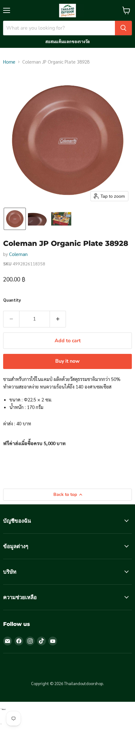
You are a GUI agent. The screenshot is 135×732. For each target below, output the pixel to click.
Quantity (12, 300)
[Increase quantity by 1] (58, 319)
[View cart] (126, 10)
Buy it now (67, 361)
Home (9, 62)
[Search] (123, 28)
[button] (14, 219)
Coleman (18, 254)
